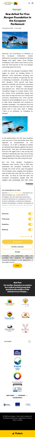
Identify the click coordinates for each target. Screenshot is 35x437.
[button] (32, 3)
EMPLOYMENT (10, 395)
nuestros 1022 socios (15, 193)
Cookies (19, 420)
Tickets (18, 433)
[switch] (30, 219)
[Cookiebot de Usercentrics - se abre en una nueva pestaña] (25, 184)
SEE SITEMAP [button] (7, 341)
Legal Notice (22, 418)
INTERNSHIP (21, 395)
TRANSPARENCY (17, 398)
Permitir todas (17, 241)
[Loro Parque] (17, 379)
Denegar (17, 251)
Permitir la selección (17, 246)
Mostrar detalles (25, 236)
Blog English (17, 10)
